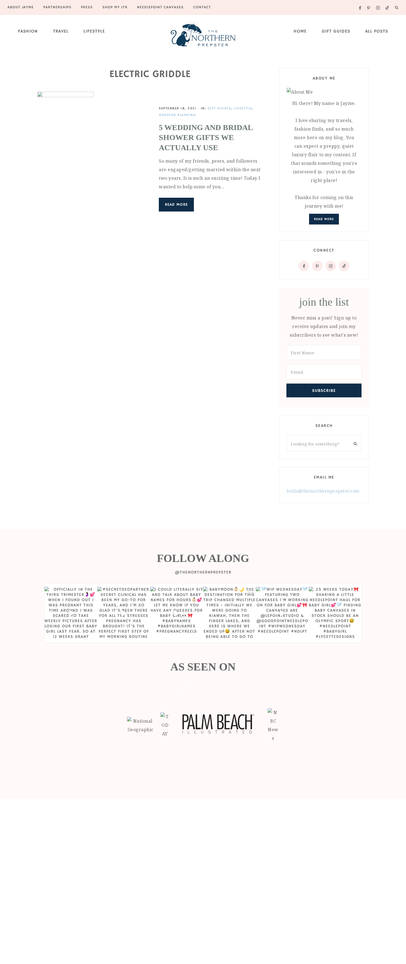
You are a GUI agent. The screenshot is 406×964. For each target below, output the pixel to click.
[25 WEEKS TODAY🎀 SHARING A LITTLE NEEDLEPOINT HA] (335, 613)
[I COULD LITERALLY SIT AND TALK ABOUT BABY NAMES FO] (176, 613)
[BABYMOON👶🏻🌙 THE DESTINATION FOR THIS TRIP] (229, 613)
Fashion (28, 31)
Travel (60, 31)
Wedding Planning (177, 115)
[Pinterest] (317, 266)
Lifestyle (94, 31)
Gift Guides (336, 31)
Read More (176, 204)
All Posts (376, 31)
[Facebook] (304, 266)
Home (300, 31)
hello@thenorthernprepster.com (323, 491)
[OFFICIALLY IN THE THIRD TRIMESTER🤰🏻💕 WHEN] (70, 613)
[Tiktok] (344, 266)
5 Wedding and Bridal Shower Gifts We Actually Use (205, 137)
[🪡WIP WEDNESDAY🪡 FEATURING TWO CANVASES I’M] (282, 613)
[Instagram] (331, 266)
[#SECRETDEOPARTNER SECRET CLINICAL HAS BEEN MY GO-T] (123, 613)
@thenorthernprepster (203, 572)
